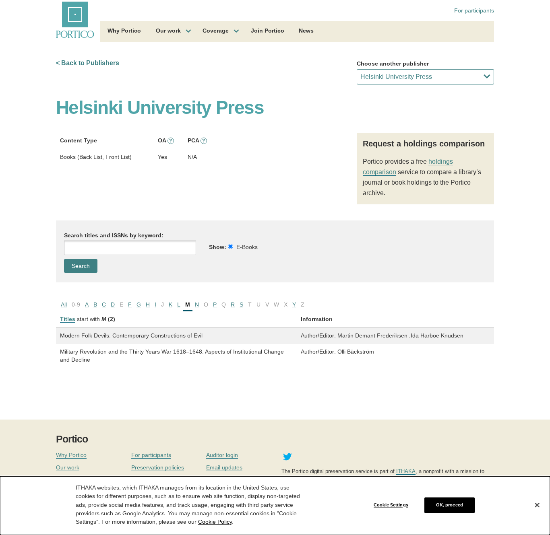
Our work (168, 30)
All (64, 304)
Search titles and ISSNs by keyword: (113, 235)
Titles (67, 319)
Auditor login (222, 455)
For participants (474, 10)
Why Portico (124, 30)
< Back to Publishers (87, 63)
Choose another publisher (393, 63)
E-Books (247, 247)
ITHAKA (406, 471)
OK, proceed (449, 504)
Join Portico (267, 30)
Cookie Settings (391, 504)
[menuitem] (124, 32)
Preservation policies (157, 467)
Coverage (216, 30)
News (306, 30)
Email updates (224, 467)
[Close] (537, 505)
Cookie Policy (215, 521)
